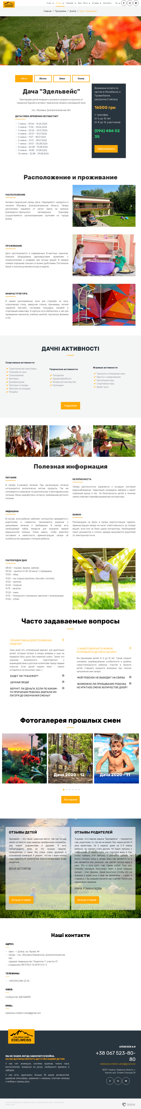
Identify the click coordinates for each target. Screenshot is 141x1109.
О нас (49, 3)
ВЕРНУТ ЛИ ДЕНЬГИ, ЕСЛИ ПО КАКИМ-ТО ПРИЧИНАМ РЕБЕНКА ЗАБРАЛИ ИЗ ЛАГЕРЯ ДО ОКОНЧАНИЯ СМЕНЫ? (34, 692)
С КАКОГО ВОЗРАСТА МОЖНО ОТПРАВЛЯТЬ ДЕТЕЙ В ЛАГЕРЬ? (97, 650)
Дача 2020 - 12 (69, 774)
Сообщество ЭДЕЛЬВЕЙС (18, 997)
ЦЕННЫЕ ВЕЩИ (20, 682)
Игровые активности (105, 367)
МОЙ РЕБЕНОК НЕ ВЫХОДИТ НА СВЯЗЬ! (101, 677)
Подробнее (70, 405)
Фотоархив (70, 799)
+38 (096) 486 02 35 (19, 981)
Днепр (73, 11)
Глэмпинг (70, 3)
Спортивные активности (20, 362)
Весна (43, 78)
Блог (80, 3)
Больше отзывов (21, 899)
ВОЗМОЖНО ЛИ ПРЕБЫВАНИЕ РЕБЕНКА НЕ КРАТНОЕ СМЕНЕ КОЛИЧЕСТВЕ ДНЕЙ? (102, 685)
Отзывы (95, 3)
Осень (81, 78)
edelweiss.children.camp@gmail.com (23, 1013)
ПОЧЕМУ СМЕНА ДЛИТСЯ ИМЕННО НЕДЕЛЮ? (31, 642)
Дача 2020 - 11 (115, 774)
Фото (85, 3)
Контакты (107, 3)
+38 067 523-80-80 (115, 1056)
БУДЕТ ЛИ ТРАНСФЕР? (24, 676)
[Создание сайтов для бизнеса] (128, 1104)
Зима (62, 78)
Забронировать (106, 148)
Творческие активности (63, 369)
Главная (48, 11)
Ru (117, 3)
